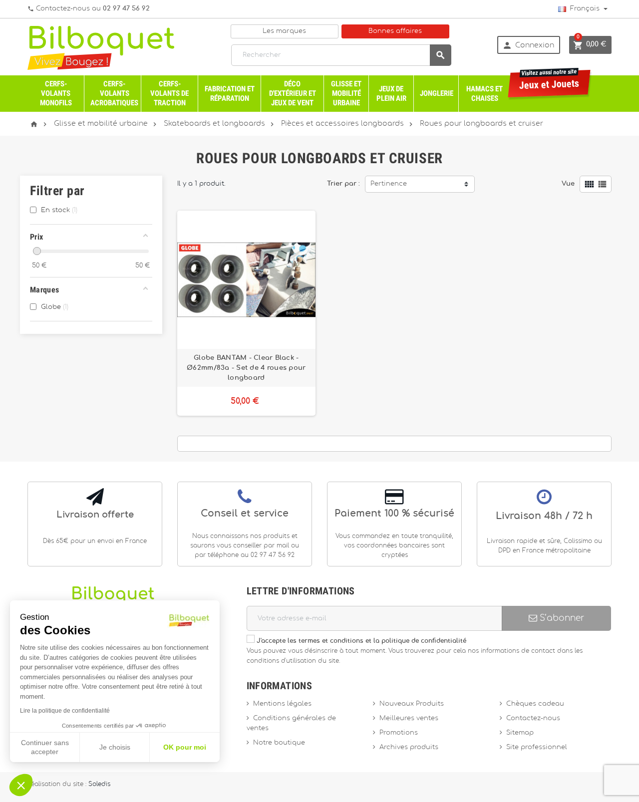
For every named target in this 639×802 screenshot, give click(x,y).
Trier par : (343, 184)
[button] (21, 785)
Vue (568, 184)
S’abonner (560, 618)
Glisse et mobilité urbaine (346, 93)
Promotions (398, 733)
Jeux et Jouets (549, 80)
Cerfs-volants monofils (56, 93)
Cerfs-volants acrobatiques (114, 93)
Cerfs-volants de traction (169, 93)
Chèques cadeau (535, 704)
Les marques (284, 31)
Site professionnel (536, 747)
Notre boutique (279, 743)
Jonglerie (436, 93)
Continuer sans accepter (45, 747)
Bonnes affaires (395, 31)
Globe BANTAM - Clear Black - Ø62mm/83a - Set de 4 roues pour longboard (246, 367)
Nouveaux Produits (411, 704)
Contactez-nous (533, 718)
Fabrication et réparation (230, 93)
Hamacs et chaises (484, 93)
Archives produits (408, 747)
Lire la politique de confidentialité (65, 710)
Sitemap (520, 733)
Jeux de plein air (391, 93)
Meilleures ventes (408, 718)
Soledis (99, 784)
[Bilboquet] (100, 47)
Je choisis (114, 747)
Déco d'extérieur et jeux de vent (292, 93)
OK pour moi (184, 747)
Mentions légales (282, 704)
